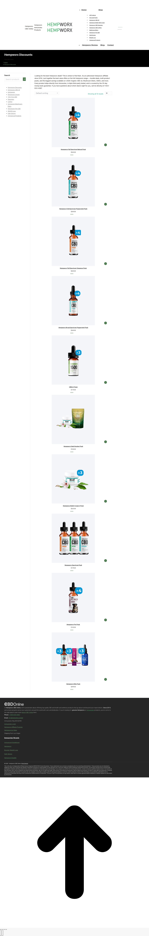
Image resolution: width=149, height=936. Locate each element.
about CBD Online (27, 712)
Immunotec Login (10, 724)
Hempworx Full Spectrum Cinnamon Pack (73, 268)
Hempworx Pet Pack (73, 624)
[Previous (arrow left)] (0, 933)
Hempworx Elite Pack (73, 684)
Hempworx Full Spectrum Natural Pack (73, 149)
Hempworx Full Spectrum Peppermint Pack (73, 209)
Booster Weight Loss (11, 750)
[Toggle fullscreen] (4, 929)
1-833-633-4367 (25, 1)
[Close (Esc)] (0, 929)
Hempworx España (10, 758)
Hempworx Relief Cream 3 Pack (73, 506)
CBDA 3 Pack (73, 387)
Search (7, 75)
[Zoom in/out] (6, 929)
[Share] (2, 929)
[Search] (24, 79)
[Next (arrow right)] (2, 933)
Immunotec (90, 710)
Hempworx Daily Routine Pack (73, 446)
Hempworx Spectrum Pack (73, 565)
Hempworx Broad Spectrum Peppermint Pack (73, 327)
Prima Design (24, 763)
